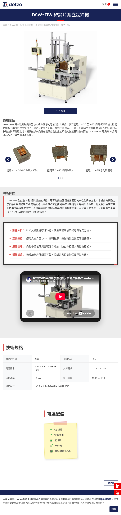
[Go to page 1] (58, 178)
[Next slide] (113, 159)
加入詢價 (60, 111)
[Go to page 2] (60, 178)
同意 (113, 509)
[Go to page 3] (62, 178)
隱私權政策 (105, 499)
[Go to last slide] (8, 159)
